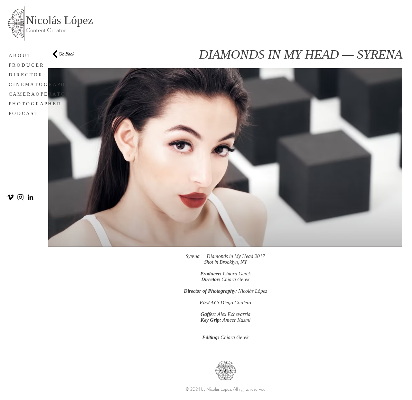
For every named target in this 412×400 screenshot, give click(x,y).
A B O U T (19, 55)
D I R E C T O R (25, 74)
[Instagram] (20, 197)
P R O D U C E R (26, 65)
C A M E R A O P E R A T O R (39, 94)
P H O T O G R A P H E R (34, 103)
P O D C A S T (23, 113)
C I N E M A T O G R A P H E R (41, 84)
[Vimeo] (10, 197)
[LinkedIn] (30, 197)
